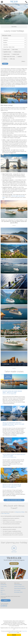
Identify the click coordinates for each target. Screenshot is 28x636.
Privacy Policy (24, 631)
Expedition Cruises (7, 51)
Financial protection (7, 623)
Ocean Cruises (6, 49)
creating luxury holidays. (20, 512)
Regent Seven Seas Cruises (9, 56)
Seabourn (19, 56)
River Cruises (15, 49)
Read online (14, 563)
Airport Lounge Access (19, 586)
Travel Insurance (18, 584)
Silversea (5, 58)
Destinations (3, 584)
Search (5, 63)
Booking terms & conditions (10, 622)
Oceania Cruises (15, 54)
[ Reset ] (23, 61)
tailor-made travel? (5, 513)
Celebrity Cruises (17, 51)
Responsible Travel (18, 592)
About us (3, 590)
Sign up (5, 600)
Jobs (2, 592)
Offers (2, 588)
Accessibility (20, 622)
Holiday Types (4, 586)
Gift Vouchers (17, 590)
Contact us (3, 594)
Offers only (12, 58)
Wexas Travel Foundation (19, 588)
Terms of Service (13, 632)
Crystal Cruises (6, 54)
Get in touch (14, 551)
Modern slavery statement (19, 623)
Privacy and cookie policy (18, 621)
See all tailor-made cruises (14, 500)
